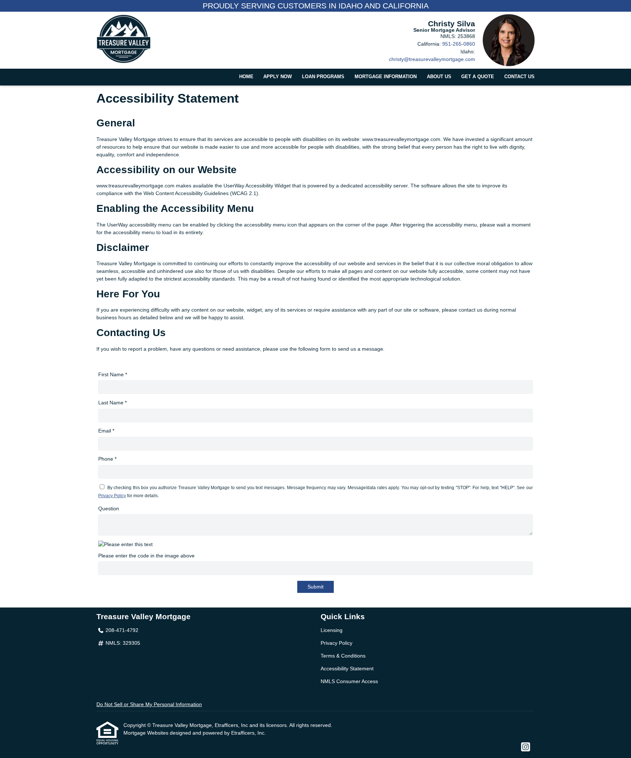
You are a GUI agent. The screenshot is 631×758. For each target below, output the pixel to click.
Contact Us (519, 76)
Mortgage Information (386, 76)
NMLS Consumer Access (349, 681)
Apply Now (277, 76)
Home (246, 76)
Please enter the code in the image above (146, 556)
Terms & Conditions (343, 656)
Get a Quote (477, 76)
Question (108, 508)
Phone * (107, 459)
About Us (439, 76)
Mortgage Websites (146, 733)
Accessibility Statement (347, 668)
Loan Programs (323, 76)
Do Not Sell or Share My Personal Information (149, 704)
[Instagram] (525, 747)
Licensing (332, 630)
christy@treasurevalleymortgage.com (432, 59)
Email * (106, 431)
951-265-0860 (458, 44)
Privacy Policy (112, 495)
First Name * (112, 374)
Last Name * (112, 402)
